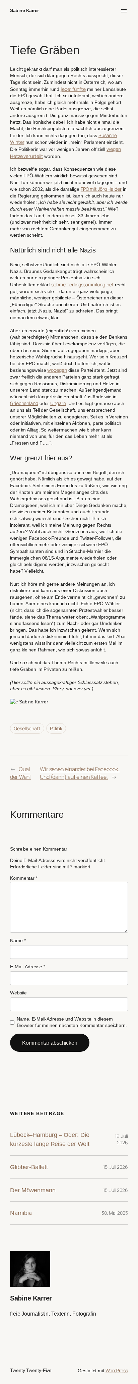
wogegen (57, 370)
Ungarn (58, 403)
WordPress (117, 1370)
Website (18, 992)
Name (17, 940)
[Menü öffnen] (124, 11)
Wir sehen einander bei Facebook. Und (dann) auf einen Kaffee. (80, 773)
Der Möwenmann (33, 1190)
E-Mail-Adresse (27, 966)
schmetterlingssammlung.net (82, 284)
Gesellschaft (27, 728)
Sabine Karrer (24, 10)
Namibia (21, 1212)
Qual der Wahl (20, 773)
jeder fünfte (73, 89)
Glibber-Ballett (29, 1166)
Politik (56, 728)
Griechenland (24, 403)
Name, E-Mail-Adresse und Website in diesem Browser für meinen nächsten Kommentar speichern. (72, 1022)
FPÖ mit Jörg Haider (101, 189)
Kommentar (24, 878)
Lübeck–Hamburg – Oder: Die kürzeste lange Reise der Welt (49, 1139)
